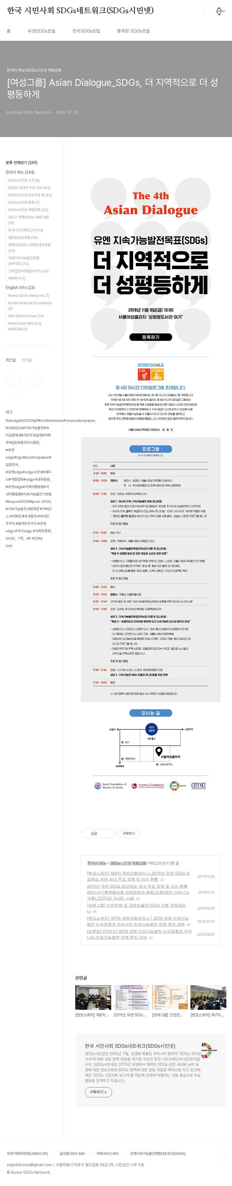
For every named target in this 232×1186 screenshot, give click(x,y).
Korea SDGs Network (28, 295)
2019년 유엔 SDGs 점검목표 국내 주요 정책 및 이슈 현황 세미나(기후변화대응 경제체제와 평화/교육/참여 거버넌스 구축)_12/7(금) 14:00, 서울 (138, 892)
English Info (20, 287)
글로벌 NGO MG (72, 1153)
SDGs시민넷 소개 (24, 180)
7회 (20, 538)
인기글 (27, 360)
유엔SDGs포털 (41, 31)
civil (9, 546)
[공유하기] (102, 833)
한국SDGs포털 (86, 31)
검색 (207, 11)
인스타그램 (24, 381)
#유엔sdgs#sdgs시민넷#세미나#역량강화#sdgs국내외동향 (28, 476)
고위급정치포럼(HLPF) (28, 271)
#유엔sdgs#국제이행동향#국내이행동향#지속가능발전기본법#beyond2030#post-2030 (28, 494)
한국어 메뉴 (96, 863)
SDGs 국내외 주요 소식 (29, 188)
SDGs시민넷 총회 (24, 202)
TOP (220, 1156)
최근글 (11, 360)
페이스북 (11, 381)
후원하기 (16, 278)
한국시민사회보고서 (25, 230)
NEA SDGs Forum (26, 316)
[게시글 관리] (109, 833)
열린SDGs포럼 (23, 237)
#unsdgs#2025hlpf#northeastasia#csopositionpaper (50, 420)
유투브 (13, 391)
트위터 (37, 381)
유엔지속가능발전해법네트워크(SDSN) (158, 1153)
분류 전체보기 (21, 162)
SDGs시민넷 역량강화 (128, 863)
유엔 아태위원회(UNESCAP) (27, 1153)
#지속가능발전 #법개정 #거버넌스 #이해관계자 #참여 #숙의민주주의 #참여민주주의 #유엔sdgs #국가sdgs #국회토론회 (28, 520)
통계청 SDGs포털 (133, 31)
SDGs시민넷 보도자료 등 (30, 195)
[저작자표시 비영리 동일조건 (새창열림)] (147, 833)
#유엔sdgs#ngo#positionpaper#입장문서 (28, 457)
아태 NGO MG (107, 1153)
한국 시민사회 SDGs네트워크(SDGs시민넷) (80, 11)
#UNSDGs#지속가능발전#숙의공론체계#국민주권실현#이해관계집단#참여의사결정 (28, 435)
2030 (10, 538)
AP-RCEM (34, 538)
